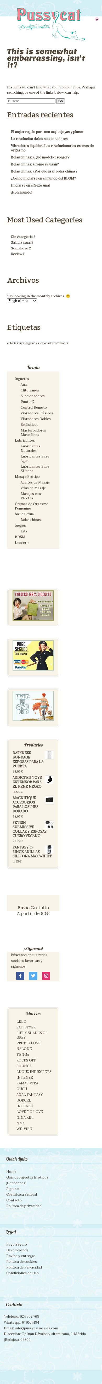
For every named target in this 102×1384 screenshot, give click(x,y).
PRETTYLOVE (28, 1043)
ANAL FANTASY (29, 1094)
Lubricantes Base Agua (35, 458)
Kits (24, 531)
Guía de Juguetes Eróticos (27, 1177)
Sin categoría (23, 237)
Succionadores (33, 396)
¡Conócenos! (16, 1183)
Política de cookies (21, 1261)
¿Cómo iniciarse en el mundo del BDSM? (43, 178)
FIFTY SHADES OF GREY (32, 1035)
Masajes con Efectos (31, 496)
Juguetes (22, 379)
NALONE (24, 1049)
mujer (21, 343)
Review (17, 254)
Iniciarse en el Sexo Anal (30, 185)
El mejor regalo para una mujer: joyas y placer (47, 132)
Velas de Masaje (33, 488)
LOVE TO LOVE (29, 1112)
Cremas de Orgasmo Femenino (31, 506)
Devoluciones (17, 1250)
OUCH (21, 1089)
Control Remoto (34, 407)
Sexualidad (21, 248)
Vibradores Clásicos (37, 413)
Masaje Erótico (27, 476)
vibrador (63, 343)
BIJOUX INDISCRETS (34, 1072)
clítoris (11, 343)
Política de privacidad (24, 1206)
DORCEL (23, 1100)
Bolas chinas (31, 520)
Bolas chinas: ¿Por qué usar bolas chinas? (44, 171)
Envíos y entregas (21, 1256)
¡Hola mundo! (21, 192)
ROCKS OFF (26, 1060)
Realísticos (29, 424)
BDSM (20, 537)
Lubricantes (25, 440)
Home (11, 1171)
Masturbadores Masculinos (33, 432)
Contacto (14, 1200)
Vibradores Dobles (36, 419)
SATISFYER (26, 1027)
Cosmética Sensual (21, 1194)
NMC (20, 1123)
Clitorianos (30, 390)
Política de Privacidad (24, 1267)
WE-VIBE (24, 1129)
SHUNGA (24, 1066)
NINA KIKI (25, 1117)
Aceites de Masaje (35, 482)
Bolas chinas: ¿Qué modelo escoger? (40, 157)
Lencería (22, 542)
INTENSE (24, 1077)
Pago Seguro (16, 1244)
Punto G (27, 402)
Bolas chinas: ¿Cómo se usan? (35, 164)
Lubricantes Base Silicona (35, 468)
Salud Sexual (22, 242)
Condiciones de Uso (22, 1273)
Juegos (20, 525)
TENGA (22, 1054)
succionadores (46, 343)
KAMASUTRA (27, 1083)
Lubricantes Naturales (31, 448)
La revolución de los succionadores (39, 139)
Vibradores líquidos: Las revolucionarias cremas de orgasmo (52, 148)
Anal (24, 384)
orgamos (31, 343)
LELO (21, 1021)
